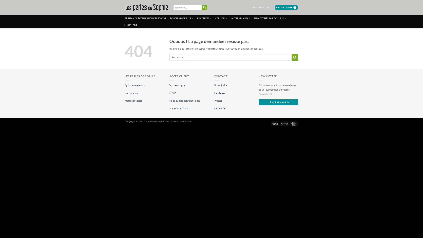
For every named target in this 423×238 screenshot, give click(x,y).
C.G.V (172, 93)
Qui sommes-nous (135, 85)
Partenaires (131, 93)
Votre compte (177, 85)
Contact (132, 25)
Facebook (219, 93)
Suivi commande (178, 108)
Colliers (220, 18)
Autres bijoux (239, 18)
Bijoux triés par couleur (269, 18)
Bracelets (203, 18)
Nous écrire (220, 85)
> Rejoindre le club (278, 102)
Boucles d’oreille (180, 18)
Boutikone (186, 121)
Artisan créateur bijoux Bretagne (145, 18)
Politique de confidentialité (184, 100)
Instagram (220, 108)
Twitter (218, 100)
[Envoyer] (204, 7)
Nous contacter (133, 100)
